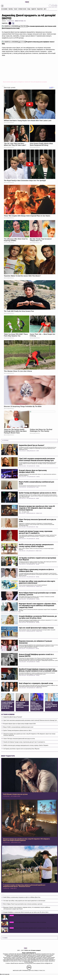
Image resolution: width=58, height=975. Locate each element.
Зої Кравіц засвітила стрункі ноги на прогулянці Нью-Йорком (37, 559)
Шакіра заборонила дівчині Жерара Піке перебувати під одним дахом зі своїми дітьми (37, 705)
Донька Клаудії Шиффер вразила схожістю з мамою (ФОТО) (36, 655)
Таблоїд (4, 20)
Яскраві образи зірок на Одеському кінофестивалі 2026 (33, 471)
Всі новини (4, 9)
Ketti (28, 476)
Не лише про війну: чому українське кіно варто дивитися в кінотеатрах (37, 582)
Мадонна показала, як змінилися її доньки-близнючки (35, 642)
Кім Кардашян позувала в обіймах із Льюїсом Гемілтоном (22, 705)
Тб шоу (15, 9)
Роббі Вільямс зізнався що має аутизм (15, 794)
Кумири (37, 498)
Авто (45, 9)
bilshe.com (27, 950)
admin (28, 450)
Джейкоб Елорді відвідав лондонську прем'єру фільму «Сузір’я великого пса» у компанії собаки (38, 670)
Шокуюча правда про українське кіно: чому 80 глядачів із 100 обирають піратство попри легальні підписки (37, 508)
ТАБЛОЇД (10, 9)
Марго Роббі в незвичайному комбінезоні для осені (36, 483)
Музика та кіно (22, 9)
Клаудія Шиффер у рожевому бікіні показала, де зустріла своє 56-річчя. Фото (38, 617)
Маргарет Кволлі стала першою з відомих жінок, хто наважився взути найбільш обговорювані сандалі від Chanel (37, 605)
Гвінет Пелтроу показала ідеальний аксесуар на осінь (37, 520)
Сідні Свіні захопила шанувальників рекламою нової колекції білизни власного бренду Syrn (37, 459)
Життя (37, 450)
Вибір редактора (8, 756)
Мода (28, 9)
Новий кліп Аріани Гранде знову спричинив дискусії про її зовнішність (35, 532)
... (48, 9)
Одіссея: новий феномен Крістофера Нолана (36, 628)
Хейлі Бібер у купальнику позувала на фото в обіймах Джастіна (36, 570)
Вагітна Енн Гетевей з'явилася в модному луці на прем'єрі (51, 705)
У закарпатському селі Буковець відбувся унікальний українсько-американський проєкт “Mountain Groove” (24, 885)
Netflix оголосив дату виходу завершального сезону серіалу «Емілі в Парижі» (36, 545)
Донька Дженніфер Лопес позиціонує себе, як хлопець (28, 922)
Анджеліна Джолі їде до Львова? (31, 445)
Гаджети (33, 9)
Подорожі (40, 9)
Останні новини (7, 714)
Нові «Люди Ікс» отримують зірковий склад (36, 683)
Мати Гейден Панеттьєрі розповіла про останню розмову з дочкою (37, 594)
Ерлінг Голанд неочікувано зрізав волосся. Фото (37, 493)
